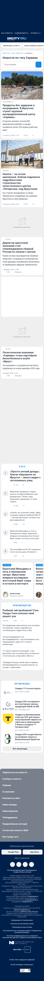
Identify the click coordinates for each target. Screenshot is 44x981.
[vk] (18, 864)
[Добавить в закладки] (39, 135)
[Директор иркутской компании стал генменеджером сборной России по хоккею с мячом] (22, 223)
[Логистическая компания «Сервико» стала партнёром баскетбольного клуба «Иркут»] (22, 333)
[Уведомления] (35, 38)
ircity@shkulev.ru (32, 896)
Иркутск (6, 53)
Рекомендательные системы (22, 927)
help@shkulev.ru (27, 902)
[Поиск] (29, 38)
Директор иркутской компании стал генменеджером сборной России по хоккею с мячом (19, 247)
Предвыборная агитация (14, 824)
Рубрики (6, 785)
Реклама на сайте (11, 798)
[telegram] (12, 864)
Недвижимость (22, 33)
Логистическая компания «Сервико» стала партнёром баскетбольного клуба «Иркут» (20, 357)
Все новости (7, 33)
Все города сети (10, 837)
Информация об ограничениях (22, 920)
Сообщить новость (11, 779)
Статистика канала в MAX (15, 830)
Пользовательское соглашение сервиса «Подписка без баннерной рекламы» (22, 931)
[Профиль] (41, 38)
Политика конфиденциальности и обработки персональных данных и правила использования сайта (22, 936)
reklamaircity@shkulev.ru (22, 910)
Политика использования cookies (22, 924)
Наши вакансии (10, 811)
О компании (8, 791)
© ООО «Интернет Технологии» (22, 965)
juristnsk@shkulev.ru (31, 900)
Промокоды (36, 33)
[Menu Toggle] (3, 38)
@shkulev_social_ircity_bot (29, 911)
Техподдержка (9, 817)
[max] (25, 864)
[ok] (31, 864)
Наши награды (9, 804)
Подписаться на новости (14, 772)
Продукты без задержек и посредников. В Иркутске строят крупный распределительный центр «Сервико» (19, 111)
